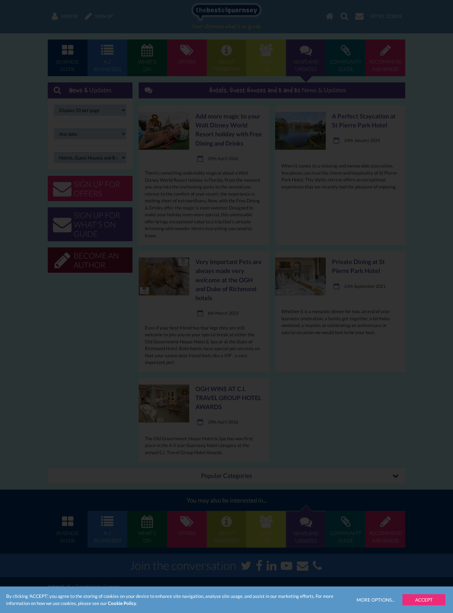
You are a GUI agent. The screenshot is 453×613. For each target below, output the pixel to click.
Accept (424, 600)
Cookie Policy (122, 603)
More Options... (375, 600)
